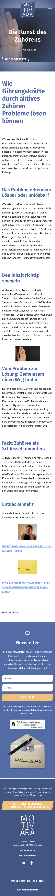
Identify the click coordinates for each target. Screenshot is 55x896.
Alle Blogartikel (15, 59)
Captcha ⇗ (37, 728)
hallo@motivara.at (27, 856)
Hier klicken (30, 725)
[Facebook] (32, 863)
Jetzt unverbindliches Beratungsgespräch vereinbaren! (27, 805)
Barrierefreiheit (27, 889)
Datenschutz (35, 881)
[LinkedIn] (23, 863)
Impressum (18, 881)
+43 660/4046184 (27, 850)
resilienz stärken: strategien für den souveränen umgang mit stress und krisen (26, 587)
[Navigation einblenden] (50, 10)
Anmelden (27, 697)
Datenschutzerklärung (41, 710)
